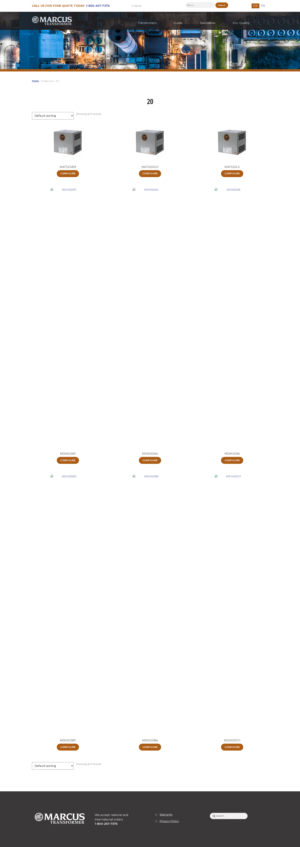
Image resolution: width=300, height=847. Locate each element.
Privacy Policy (169, 821)
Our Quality (241, 23)
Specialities (207, 23)
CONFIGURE (68, 173)
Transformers (147, 23)
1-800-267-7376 (98, 5)
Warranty (166, 814)
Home (35, 81)
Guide (178, 23)
